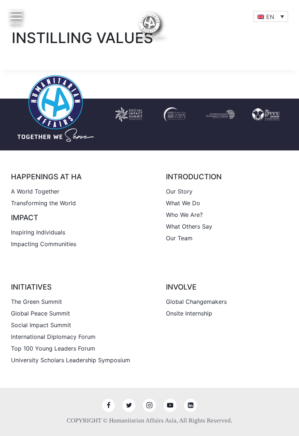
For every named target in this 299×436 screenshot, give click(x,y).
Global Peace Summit (40, 313)
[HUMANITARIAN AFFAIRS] (149, 25)
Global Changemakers (196, 301)
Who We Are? (184, 214)
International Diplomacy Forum (53, 336)
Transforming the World (43, 203)
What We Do (183, 203)
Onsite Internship (189, 313)
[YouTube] (170, 405)
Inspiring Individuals (38, 232)
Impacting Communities (43, 244)
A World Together (35, 191)
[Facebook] (108, 405)
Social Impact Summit (41, 325)
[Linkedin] (190, 405)
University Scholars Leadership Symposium (70, 360)
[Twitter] (129, 405)
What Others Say (189, 226)
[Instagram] (149, 405)
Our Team (179, 238)
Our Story (179, 191)
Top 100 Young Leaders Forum (53, 348)
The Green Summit (36, 301)
